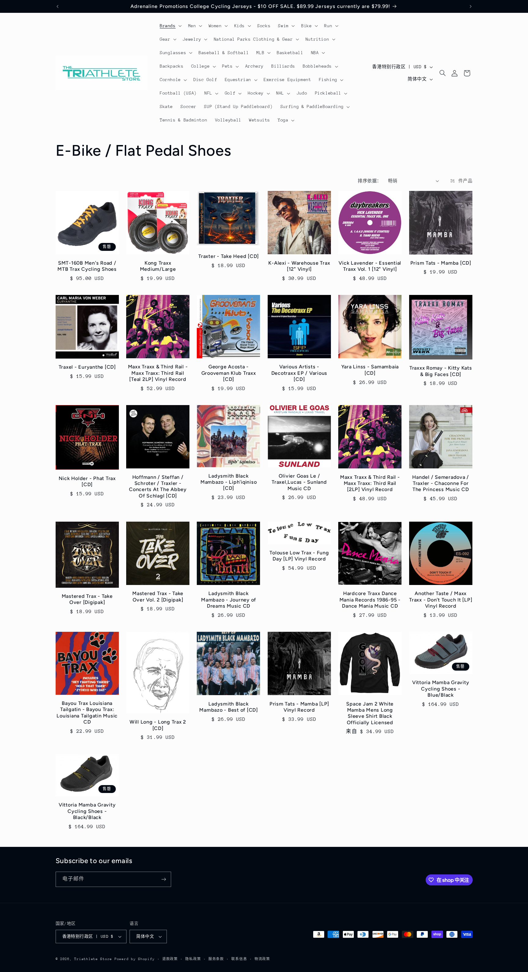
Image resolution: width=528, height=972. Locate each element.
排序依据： (369, 180)
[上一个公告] (57, 6)
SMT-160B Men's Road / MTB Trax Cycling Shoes (87, 266)
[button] (170, 25)
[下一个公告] (470, 6)
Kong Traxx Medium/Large (158, 266)
